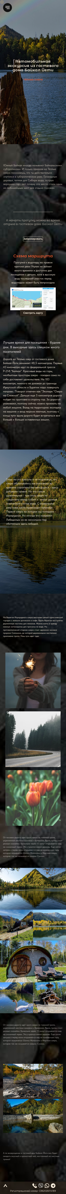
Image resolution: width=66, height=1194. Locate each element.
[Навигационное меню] (7, 7)
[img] (47, 1185)
